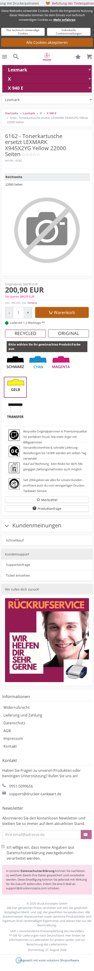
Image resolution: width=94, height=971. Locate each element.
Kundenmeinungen (36, 525)
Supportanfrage (18, 565)
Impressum (13, 738)
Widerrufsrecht (16, 707)
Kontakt (10, 746)
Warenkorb (64, 312)
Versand (32, 302)
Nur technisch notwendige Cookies (22, 31)
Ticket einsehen (18, 575)
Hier (68, 935)
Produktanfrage (49, 508)
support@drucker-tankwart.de (35, 793)
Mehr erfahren (64, 20)
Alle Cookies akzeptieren (47, 42)
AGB (7, 730)
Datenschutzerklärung (38, 871)
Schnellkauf (15, 540)
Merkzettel (49, 500)
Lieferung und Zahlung (22, 715)
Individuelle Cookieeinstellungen (69, 31)
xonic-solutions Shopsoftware (59, 960)
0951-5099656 (21, 786)
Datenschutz (14, 722)
